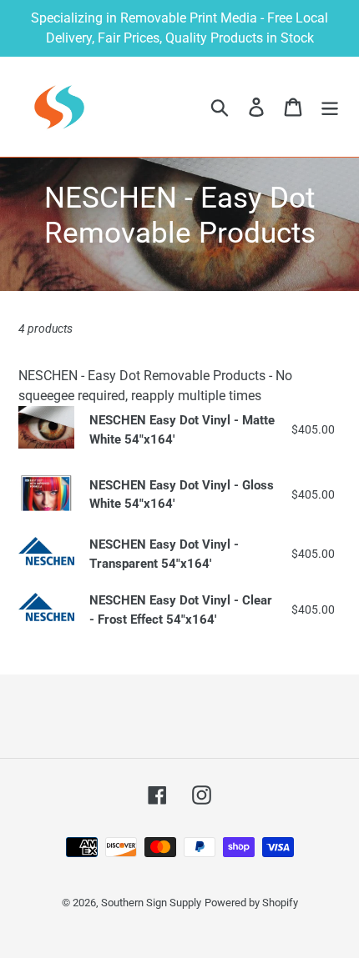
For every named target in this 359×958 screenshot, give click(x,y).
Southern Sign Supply (151, 902)
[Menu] (329, 106)
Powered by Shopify (251, 902)
